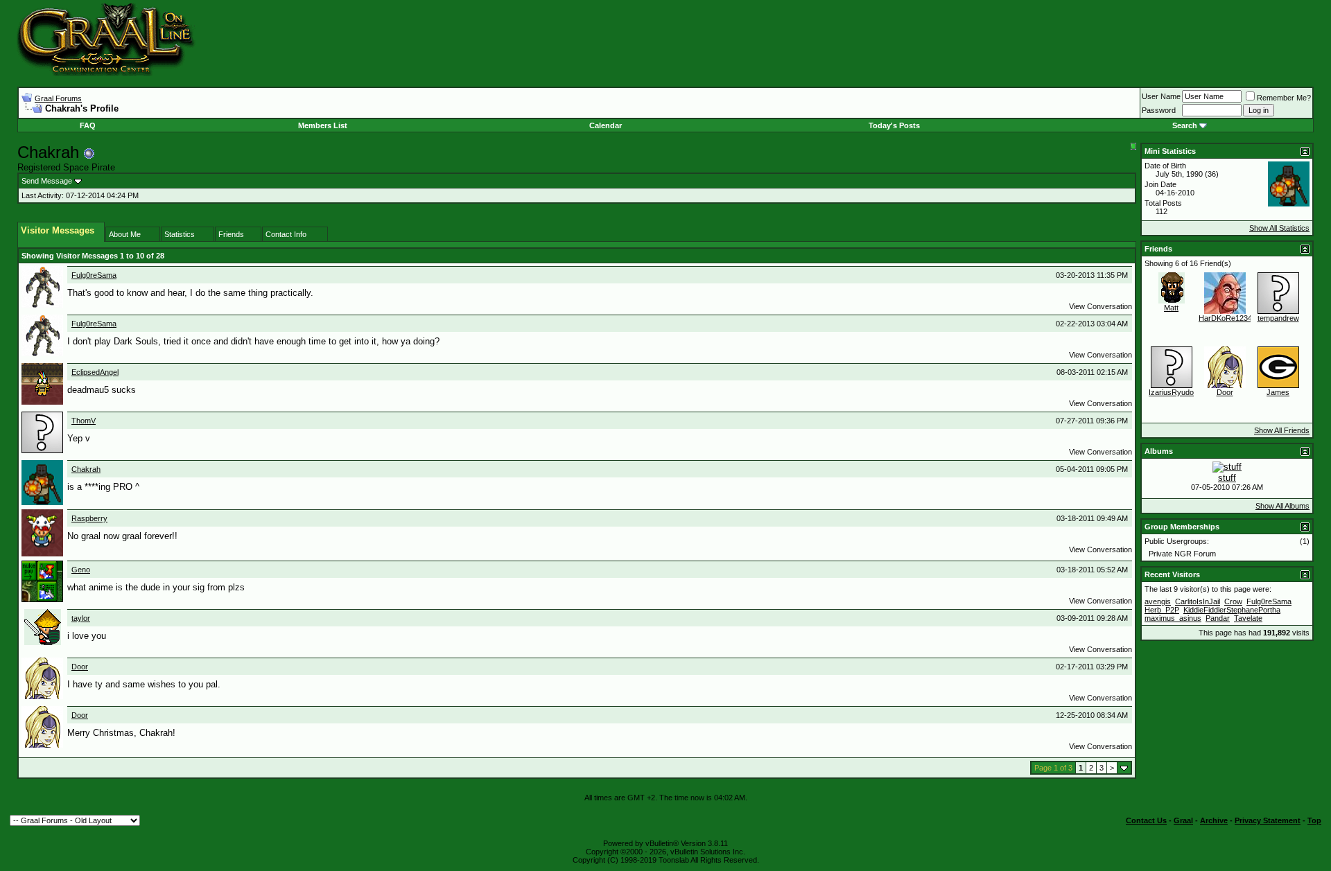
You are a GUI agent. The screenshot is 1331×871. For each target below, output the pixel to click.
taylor (80, 618)
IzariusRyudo (1171, 392)
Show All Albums (1282, 506)
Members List (322, 125)
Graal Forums (58, 98)
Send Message (46, 181)
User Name (1161, 96)
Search (1184, 125)
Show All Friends (1282, 430)
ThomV (83, 420)
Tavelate (1248, 618)
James (1278, 392)
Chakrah (86, 469)
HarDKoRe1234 (1225, 318)
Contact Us (1146, 820)
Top (1314, 820)
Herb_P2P (1162, 610)
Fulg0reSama (93, 275)
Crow (1233, 601)
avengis (1158, 601)
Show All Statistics (1279, 228)
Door (79, 666)
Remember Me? (1284, 98)
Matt (1171, 307)
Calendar (605, 125)
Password (1159, 110)
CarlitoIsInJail (1197, 601)
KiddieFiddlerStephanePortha (1231, 610)
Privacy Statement (1267, 820)
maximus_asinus (1173, 618)
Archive (1214, 820)
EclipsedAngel (95, 372)
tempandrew (1278, 318)
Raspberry (89, 518)
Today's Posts (894, 125)
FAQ (88, 125)
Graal (1183, 820)
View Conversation (1100, 306)
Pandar (1218, 618)
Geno (80, 569)
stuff (1227, 478)
